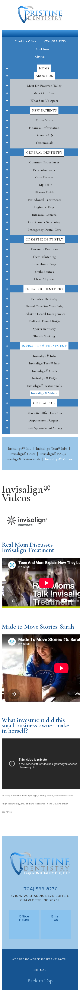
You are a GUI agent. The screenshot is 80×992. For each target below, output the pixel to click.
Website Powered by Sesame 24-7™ (39, 959)
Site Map (40, 969)
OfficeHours (24, 918)
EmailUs (56, 918)
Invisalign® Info (20, 448)
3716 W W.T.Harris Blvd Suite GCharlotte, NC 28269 (40, 898)
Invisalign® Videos (58, 459)
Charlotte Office (25, 41)
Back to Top (40, 980)
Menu (40, 56)
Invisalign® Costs (22, 454)
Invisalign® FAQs (53, 454)
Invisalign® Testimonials (22, 459)
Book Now (42, 49)
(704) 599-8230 (55, 41)
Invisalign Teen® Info (51, 448)
